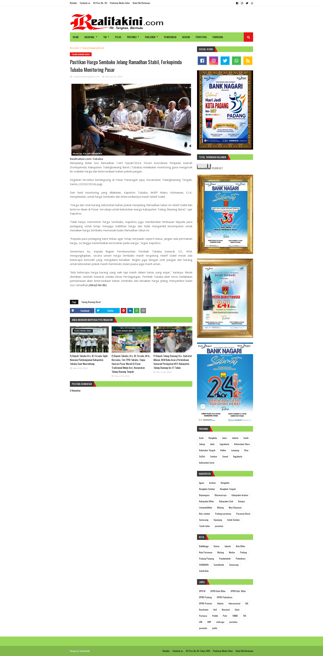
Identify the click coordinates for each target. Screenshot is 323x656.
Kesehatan (203, 609)
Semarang (203, 519)
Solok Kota (204, 570)
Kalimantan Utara (242, 444)
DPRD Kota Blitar (218, 591)
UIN (200, 621)
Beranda (74, 48)
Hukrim (220, 603)
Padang (243, 552)
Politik (215, 615)
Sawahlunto (219, 564)
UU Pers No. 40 (100, 2)
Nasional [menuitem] (89, 37)
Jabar (224, 437)
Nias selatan (204, 513)
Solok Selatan (233, 519)
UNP (209, 621)
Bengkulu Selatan (207, 489)
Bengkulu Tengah (228, 489)
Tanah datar (204, 526)
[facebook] (237, 3)
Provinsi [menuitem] (131, 37)
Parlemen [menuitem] (150, 37)
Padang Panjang (206, 558)
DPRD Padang (205, 597)
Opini (237, 609)
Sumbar (213, 456)
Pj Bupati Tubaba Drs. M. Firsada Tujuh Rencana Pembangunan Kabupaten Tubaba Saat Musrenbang (88, 360)
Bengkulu (213, 437)
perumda (203, 628)
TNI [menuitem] (105, 37)
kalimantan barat (206, 462)
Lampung (235, 450)
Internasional (234, 603)
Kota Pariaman (205, 552)
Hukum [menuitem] (186, 37)
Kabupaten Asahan (240, 495)
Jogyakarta (224, 444)
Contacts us (85, 2)
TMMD (235, 615)
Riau (246, 450)
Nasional (226, 609)
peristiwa (233, 621)
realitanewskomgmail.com (86, 76)
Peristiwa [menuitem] (201, 37)
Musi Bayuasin (235, 507)
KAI (246, 603)
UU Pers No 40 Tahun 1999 (198, 650)
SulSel (202, 456)
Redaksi (73, 2)
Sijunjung (217, 519)
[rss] (247, 60)
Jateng (202, 444)
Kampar (241, 501)
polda (214, 628)
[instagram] (242, 3)
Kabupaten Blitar (206, 501)
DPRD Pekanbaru (224, 597)
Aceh (201, 437)
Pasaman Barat (243, 513)
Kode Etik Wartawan (141, 2)
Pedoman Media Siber (120, 2)
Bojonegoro (204, 495)
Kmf (215, 609)
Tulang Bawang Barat (92, 48)
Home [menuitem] (76, 37)
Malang (220, 507)
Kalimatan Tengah (207, 450)
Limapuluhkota (205, 507)
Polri (225, 615)
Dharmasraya (221, 495)
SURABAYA (204, 564)
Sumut (225, 456)
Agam (201, 482)
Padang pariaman (223, 513)
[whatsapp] (251, 3)
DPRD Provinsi (205, 603)
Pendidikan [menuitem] (170, 37)
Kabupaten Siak (226, 501)
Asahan (212, 482)
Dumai (216, 546)
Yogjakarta (237, 456)
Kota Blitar (240, 546)
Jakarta (235, 437)
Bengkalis (225, 482)
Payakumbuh (225, 558)
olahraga (220, 621)
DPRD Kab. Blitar (238, 591)
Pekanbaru (240, 558)
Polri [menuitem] (118, 37)
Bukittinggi (204, 546)
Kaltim (223, 450)
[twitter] (247, 3)
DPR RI (202, 591)
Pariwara (203, 615)
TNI (244, 615)
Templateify (84, 650)
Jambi (246, 437)
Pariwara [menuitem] (218, 37)
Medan (232, 552)
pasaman (219, 526)
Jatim (212, 444)
